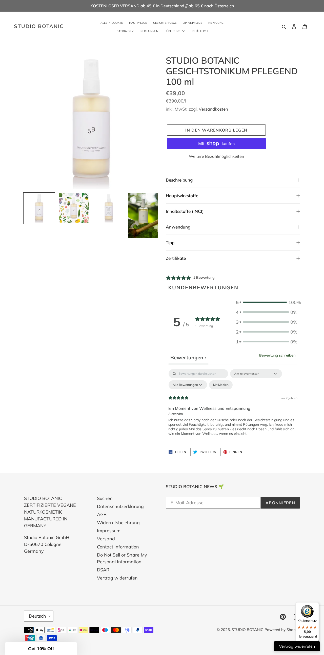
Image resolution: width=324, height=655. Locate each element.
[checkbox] (221, 384)
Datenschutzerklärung (120, 506)
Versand (106, 539)
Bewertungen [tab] (188, 357)
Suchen (105, 498)
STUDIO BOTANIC (39, 26)
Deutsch (37, 616)
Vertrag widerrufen (117, 578)
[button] (266, 302)
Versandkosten (213, 109)
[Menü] (316, 605)
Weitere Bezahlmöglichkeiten (216, 156)
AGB (102, 514)
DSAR (103, 570)
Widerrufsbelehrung (118, 522)
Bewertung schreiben (277, 355)
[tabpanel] (232, 407)
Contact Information (118, 547)
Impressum (108, 531)
